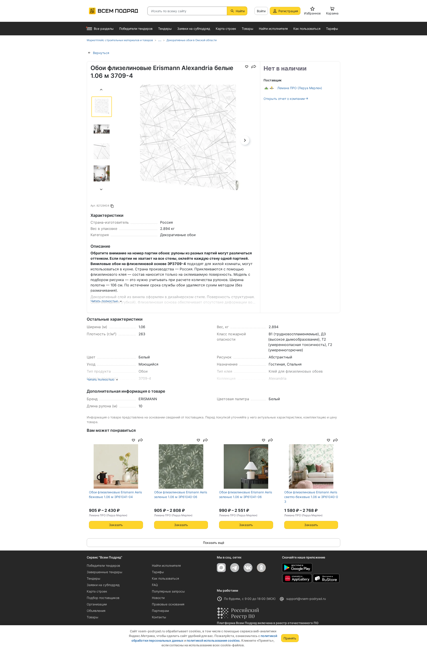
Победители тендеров (103, 565)
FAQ (155, 585)
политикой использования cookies (213, 640)
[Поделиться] (253, 66)
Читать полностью (104, 301)
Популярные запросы (168, 591)
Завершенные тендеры (104, 572)
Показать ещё (213, 543)
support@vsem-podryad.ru (306, 599)
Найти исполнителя (166, 565)
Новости (158, 598)
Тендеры (93, 578)
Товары (92, 617)
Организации (97, 604)
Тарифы (158, 572)
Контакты (159, 617)
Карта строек (97, 591)
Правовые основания (168, 604)
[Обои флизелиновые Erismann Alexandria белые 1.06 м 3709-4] (187, 153)
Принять (290, 638)
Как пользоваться (165, 578)
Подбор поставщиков (103, 598)
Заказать (116, 525)
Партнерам (160, 611)
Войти (261, 11)
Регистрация (288, 11)
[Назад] (102, 90)
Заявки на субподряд (103, 585)
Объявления (96, 611)
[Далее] (102, 190)
